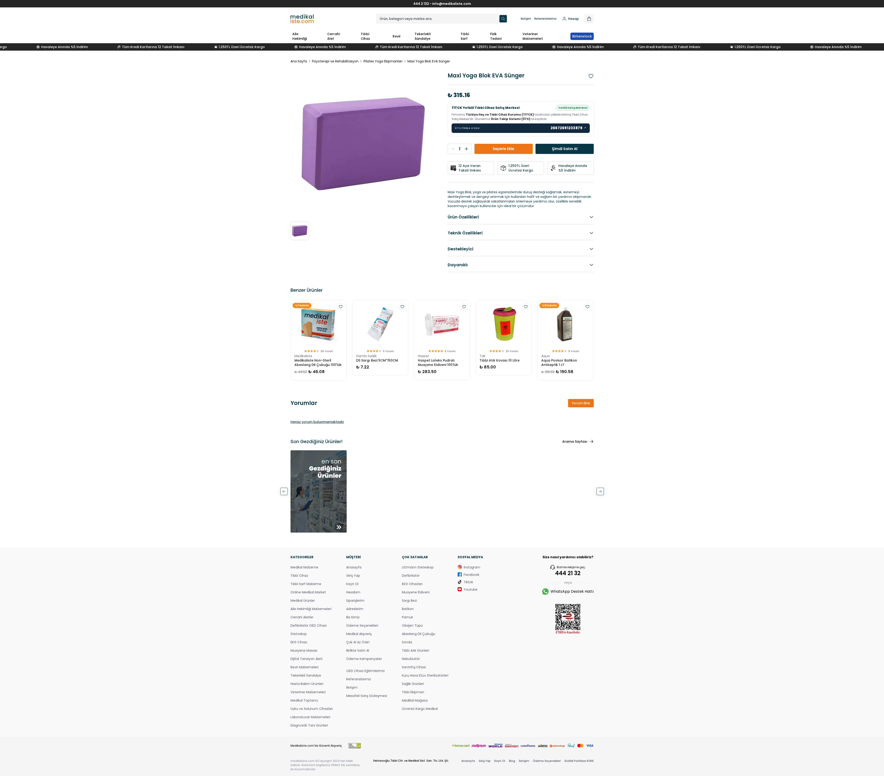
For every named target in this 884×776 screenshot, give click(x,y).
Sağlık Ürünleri (413, 683)
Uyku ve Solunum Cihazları (312, 708)
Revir (397, 36)
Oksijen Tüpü (412, 625)
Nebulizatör (411, 658)
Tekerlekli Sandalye (423, 36)
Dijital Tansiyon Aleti (306, 658)
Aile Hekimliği (299, 36)
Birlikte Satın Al (357, 650)
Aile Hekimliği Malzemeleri (311, 609)
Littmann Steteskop (418, 567)
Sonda (407, 642)
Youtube (470, 589)
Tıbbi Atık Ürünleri (415, 650)
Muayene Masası (304, 650)
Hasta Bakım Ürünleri (307, 683)
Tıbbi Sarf (465, 36)
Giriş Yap (353, 575)
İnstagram (472, 567)
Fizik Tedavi (496, 36)
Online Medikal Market (308, 592)
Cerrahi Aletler (302, 617)
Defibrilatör (411, 575)
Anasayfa (353, 567)
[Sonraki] (600, 491)
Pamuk (407, 617)
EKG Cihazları (412, 584)
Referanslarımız (545, 19)
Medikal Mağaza (415, 700)
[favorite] (340, 306)
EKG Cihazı (299, 642)
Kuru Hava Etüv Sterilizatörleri (425, 675)
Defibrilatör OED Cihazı (309, 625)
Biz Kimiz (353, 617)
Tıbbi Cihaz (365, 36)
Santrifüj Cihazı (414, 667)
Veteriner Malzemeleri (533, 36)
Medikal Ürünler (303, 600)
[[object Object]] (589, 18)
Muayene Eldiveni (416, 592)
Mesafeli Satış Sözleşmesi (366, 695)
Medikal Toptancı (304, 700)
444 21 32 (568, 573)
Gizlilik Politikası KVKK (579, 761)
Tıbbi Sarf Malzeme (306, 584)
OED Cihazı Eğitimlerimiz (365, 671)
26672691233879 (569, 128)
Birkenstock (582, 36)
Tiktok (468, 582)
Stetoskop (299, 634)
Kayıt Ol (352, 584)
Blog (512, 761)
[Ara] (503, 18)
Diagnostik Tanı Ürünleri (309, 725)
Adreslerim (354, 609)
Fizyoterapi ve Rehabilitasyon (335, 61)
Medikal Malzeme (304, 567)
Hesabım (353, 592)
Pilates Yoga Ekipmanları (383, 61)
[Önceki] (284, 491)
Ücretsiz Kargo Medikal (420, 708)
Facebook (471, 574)
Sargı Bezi (409, 600)
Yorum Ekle (581, 403)
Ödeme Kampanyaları (364, 658)
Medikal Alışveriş (359, 634)
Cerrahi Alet (333, 36)
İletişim (526, 19)
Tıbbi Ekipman (413, 692)
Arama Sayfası (574, 441)
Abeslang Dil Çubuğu (418, 634)
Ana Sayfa (299, 61)
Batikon (408, 609)
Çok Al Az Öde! (358, 642)
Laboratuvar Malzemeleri (310, 717)
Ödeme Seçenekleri (362, 625)
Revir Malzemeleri (304, 667)
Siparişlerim (355, 600)
